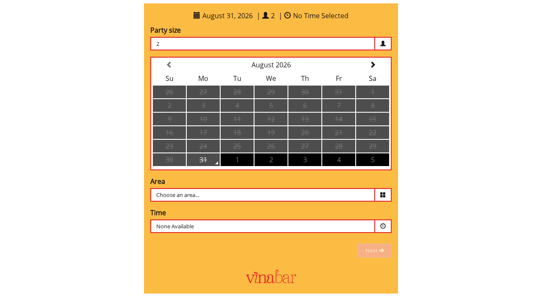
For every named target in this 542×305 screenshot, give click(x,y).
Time (158, 212)
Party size (165, 30)
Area (157, 181)
